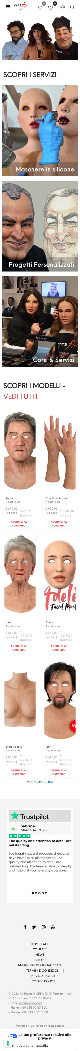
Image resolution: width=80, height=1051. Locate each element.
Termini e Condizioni (43, 971)
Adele (49, 622)
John (48, 746)
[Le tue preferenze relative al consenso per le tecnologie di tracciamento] (8, 1043)
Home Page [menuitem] (40, 944)
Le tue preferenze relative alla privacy (44, 1036)
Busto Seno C (14, 746)
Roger (9, 498)
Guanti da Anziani (57, 498)
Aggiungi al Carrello (19, 523)
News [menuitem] (40, 955)
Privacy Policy (43, 976)
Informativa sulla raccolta (27, 1045)
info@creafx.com (30, 1003)
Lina (8, 622)
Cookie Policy (43, 981)
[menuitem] (20, 971)
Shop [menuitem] (40, 960)
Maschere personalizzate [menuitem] (40, 965)
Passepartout (56, 1025)
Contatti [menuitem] (40, 949)
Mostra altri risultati (40, 782)
